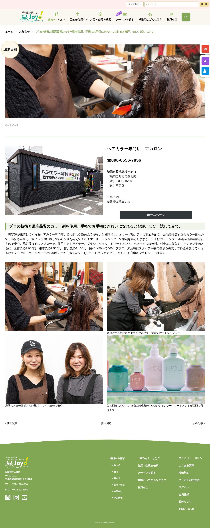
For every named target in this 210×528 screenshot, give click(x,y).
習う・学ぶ (119, 484)
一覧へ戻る (104, 423)
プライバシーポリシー (192, 458)
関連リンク (185, 501)
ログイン (184, 487)
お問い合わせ (186, 509)
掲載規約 (184, 472)
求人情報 (118, 497)
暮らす (117, 478)
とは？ (56, 19)
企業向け (118, 491)
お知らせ (172, 19)
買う (116, 471)
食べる (117, 465)
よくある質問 (186, 465)
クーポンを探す (125, 19)
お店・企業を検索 (100, 19)
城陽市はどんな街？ (150, 19)
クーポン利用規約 (189, 480)
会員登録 (184, 494)
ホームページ (156, 214)
